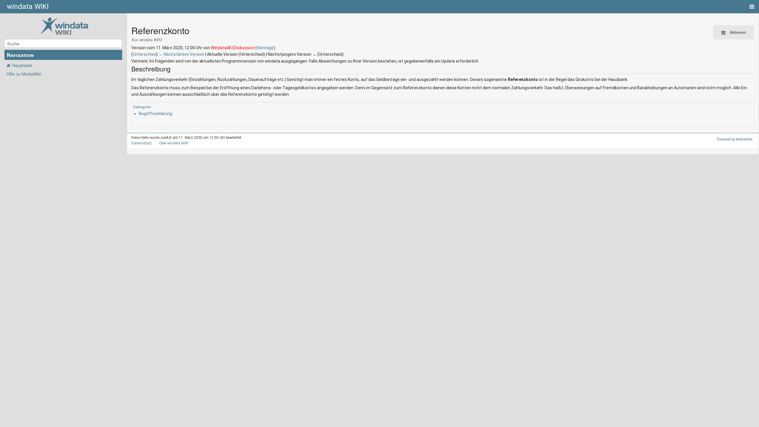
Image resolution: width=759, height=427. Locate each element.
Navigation (20, 54)
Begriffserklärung (155, 113)
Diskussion (244, 47)
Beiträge (265, 47)
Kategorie (142, 107)
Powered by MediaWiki (734, 139)
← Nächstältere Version (181, 54)
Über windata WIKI (173, 143)
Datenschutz (141, 143)
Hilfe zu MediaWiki (24, 74)
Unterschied (144, 54)
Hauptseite (22, 65)
